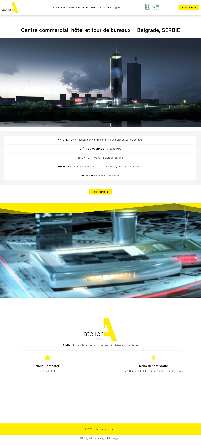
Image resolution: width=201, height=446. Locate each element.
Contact (105, 7)
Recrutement (90, 7)
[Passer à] (117, 7)
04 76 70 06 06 (188, 7)
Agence (57, 7)
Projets (72, 7)
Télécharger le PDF (100, 192)
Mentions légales (106, 429)
